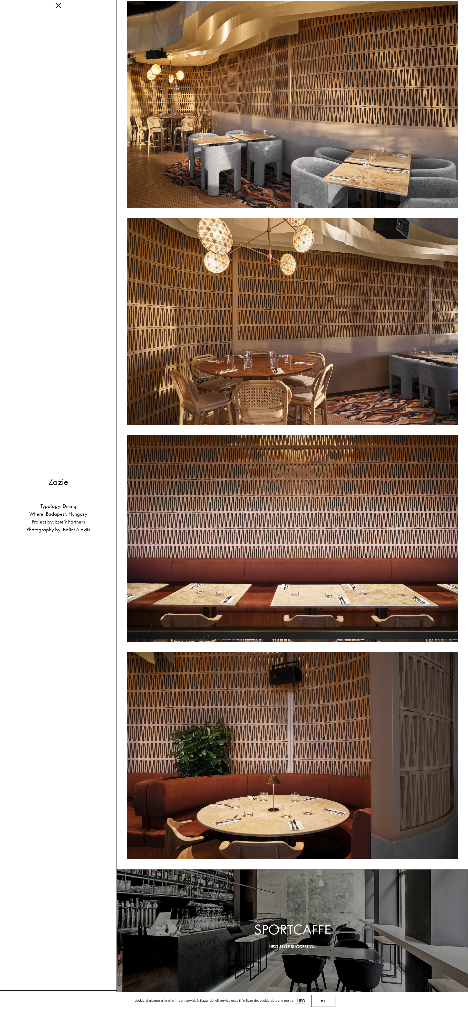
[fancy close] (58, 7)
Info (300, 1000)
